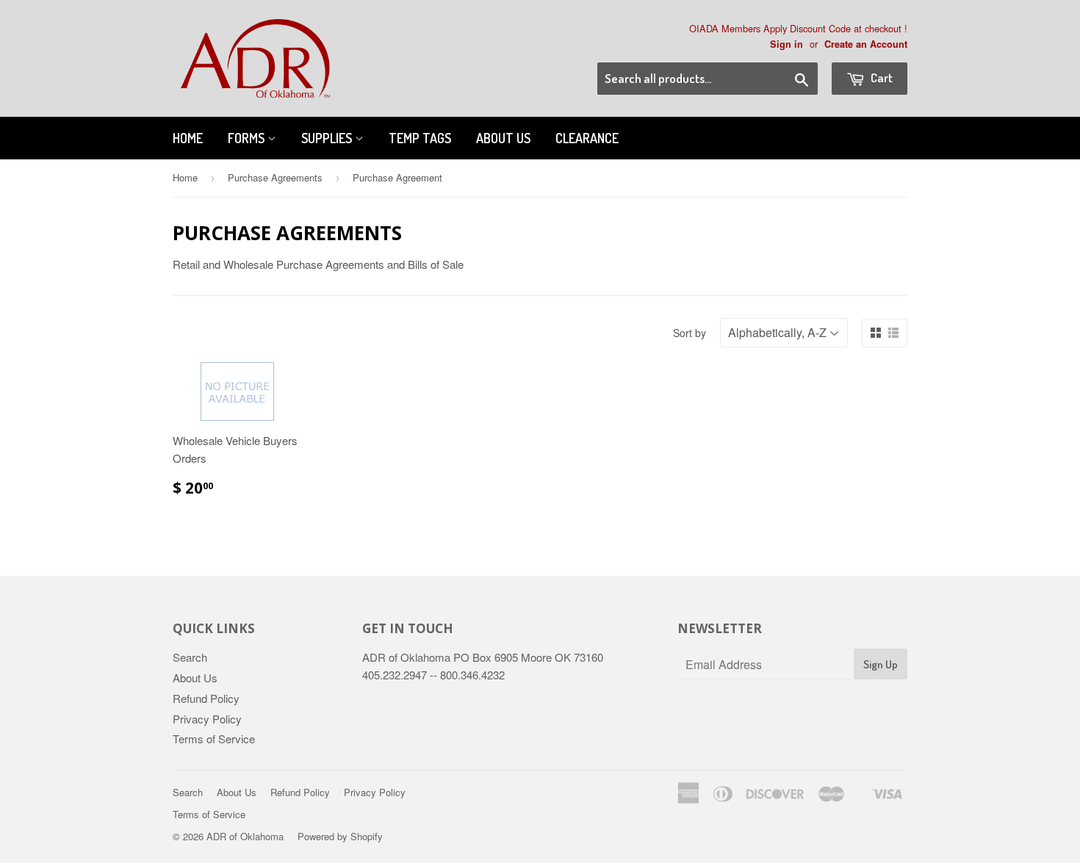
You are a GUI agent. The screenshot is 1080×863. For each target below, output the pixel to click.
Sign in (786, 44)
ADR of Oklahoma (245, 836)
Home (188, 138)
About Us (503, 138)
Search (190, 657)
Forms (247, 138)
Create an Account (865, 44)
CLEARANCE (587, 138)
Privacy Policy (207, 718)
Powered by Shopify (340, 836)
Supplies (328, 138)
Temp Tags (420, 138)
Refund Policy (206, 698)
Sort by (689, 332)
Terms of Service (214, 738)
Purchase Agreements (275, 177)
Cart (880, 77)
